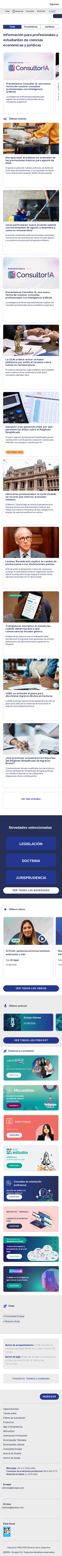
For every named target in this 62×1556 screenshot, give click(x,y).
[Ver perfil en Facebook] (5, 1492)
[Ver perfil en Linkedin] (17, 1492)
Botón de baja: (13, 1357)
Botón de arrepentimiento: (19, 1345)
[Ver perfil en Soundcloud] (36, 1492)
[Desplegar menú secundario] (44, 4)
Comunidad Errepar (12, 1449)
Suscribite (13, 1105)
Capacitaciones (11, 1409)
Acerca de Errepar (12, 1453)
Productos (8, 1422)
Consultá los (31, 1378)
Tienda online (10, 1413)
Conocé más (14, 1135)
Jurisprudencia (31, 878)
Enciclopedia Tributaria (14, 1440)
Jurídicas (50, 26)
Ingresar (54, 4)
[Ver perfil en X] (11, 1492)
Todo (12, 26)
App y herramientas (13, 1426)
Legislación (31, 844)
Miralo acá (13, 1075)
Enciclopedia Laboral (13, 1444)
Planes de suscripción (14, 1418)
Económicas (31, 26)
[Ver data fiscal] (31, 1531)
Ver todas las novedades (31, 890)
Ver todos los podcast (31, 1040)
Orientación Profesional (15, 1435)
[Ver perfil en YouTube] (24, 1492)
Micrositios (8, 1431)
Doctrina (31, 861)
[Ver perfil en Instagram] (30, 1492)
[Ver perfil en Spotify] (42, 1492)
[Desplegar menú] (4, 4)
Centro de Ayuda (11, 1458)
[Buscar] (11, 4)
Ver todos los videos (31, 988)
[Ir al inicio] (14, 1396)
